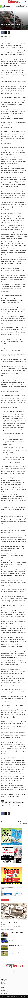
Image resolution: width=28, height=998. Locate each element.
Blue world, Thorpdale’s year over (16, 945)
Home (2, 9)
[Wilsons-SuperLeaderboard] (14, 6)
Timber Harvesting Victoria (6, 805)
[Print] (9, 32)
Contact (3, 982)
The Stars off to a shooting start (22, 822)
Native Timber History (6, 804)
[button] (2, 2)
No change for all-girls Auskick (16, 932)
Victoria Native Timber (17, 805)
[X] (5, 32)
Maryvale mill (13, 800)
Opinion (3, 990)
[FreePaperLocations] (11, 884)
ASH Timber (7, 800)
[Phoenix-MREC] (11, 862)
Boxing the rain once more (7, 822)
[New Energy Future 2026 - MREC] (11, 845)
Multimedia (4, 993)
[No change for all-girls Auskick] (4, 934)
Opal (12, 804)
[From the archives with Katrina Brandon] (14, 912)
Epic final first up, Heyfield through (17, 952)
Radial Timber (17, 804)
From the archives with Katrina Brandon (13, 923)
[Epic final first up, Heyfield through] (4, 953)
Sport (2, 989)
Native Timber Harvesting (6, 802)
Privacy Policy (4, 983)
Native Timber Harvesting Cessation (19, 802)
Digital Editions (4, 979)
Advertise (3, 980)
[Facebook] (2, 32)
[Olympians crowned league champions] (4, 940)
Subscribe (3, 978)
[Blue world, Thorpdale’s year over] (4, 947)
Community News (5, 991)
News (5, 9)
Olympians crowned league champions (17, 939)
